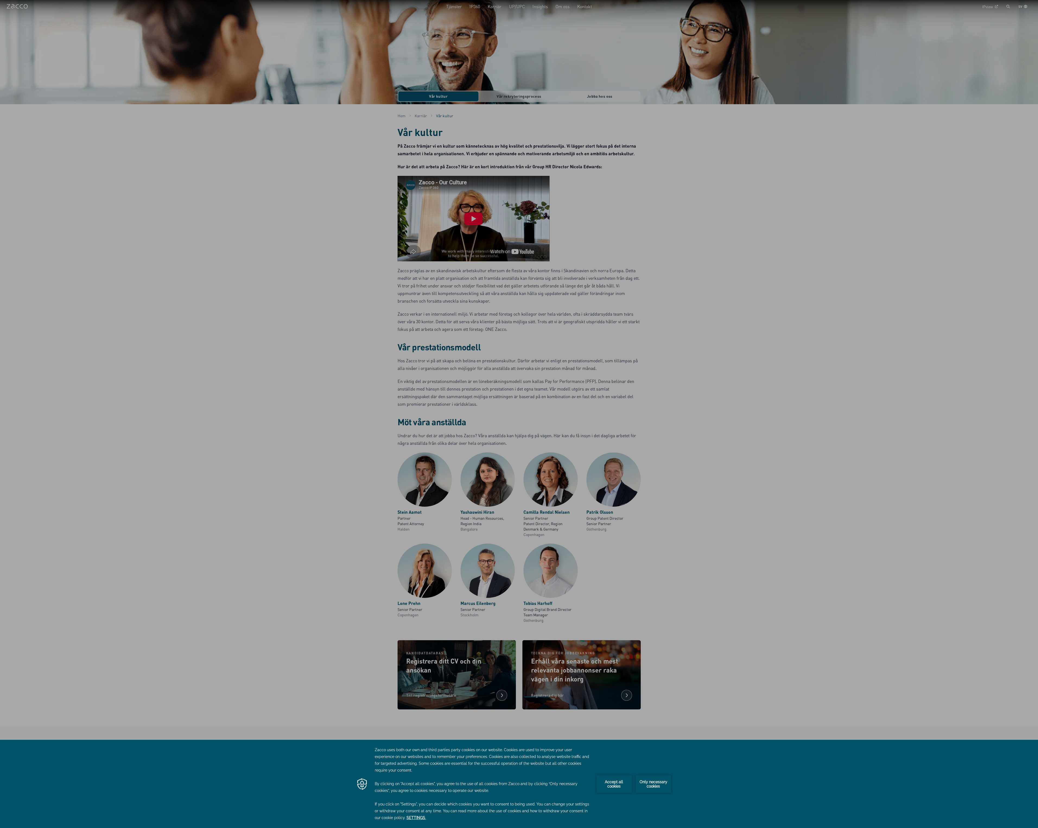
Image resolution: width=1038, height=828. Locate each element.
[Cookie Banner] (519, 784)
